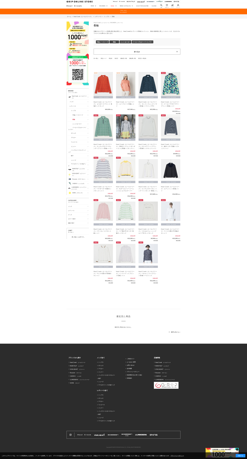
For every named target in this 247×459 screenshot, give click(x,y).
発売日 (116, 58)
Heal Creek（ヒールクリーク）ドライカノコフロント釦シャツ (103, 231)
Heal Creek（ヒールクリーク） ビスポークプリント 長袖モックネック (103, 104)
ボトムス (100, 365)
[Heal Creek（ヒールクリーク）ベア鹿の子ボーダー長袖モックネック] (125, 211)
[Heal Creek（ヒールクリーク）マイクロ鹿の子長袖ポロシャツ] (170, 211)
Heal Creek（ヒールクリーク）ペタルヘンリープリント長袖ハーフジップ (148, 273)
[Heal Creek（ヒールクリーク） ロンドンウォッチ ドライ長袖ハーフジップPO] (148, 84)
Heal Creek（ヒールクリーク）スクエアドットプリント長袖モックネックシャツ (148, 146)
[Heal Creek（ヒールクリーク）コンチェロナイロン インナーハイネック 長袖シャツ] (148, 169)
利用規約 (129, 378)
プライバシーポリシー (133, 371)
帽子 (99, 378)
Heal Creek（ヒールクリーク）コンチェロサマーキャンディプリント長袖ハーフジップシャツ (103, 146)
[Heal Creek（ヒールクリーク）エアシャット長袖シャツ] (170, 169)
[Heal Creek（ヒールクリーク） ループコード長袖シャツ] (125, 84)
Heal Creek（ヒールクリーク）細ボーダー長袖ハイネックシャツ (170, 146)
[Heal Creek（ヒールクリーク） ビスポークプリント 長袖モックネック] (103, 84)
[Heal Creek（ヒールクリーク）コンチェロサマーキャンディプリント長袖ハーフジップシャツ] (103, 126)
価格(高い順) (132, 58)
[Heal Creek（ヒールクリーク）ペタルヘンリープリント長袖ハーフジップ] (148, 254)
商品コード (104, 58)
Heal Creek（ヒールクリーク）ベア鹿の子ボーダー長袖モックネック (125, 231)
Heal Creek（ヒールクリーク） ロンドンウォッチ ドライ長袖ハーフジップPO (148, 104)
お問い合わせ (130, 365)
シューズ (100, 381)
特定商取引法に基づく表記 (134, 375)
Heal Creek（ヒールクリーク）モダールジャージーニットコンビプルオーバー (125, 189)
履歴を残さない (175, 332)
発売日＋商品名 (142, 58)
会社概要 (129, 368)
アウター (100, 368)
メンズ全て (101, 358)
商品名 (110, 58)
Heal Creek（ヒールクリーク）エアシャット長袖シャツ (170, 189)
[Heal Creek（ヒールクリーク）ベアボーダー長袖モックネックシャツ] (103, 169)
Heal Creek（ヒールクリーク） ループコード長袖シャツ (125, 104)
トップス (100, 362)
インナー (100, 372)
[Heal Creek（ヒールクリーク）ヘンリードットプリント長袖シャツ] (125, 254)
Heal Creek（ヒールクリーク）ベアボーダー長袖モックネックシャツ (103, 189)
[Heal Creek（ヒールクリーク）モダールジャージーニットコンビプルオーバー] (125, 169)
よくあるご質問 (131, 362)
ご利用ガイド (130, 358)
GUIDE (154, 6)
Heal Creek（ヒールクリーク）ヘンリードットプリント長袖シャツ (125, 273)
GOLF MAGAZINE (142, 6)
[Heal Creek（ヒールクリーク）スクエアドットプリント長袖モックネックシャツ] (148, 126)
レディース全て (102, 390)
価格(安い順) (123, 58)
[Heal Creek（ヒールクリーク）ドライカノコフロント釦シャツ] (103, 211)
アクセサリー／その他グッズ (106, 385)
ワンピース (101, 404)
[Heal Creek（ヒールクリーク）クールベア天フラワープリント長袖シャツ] (170, 84)
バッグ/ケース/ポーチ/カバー (106, 375)
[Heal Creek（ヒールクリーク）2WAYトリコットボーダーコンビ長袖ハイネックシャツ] (125, 126)
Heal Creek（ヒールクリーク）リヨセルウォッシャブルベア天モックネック (148, 231)
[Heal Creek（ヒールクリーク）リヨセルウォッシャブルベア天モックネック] (148, 211)
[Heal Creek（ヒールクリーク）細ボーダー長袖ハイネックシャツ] (170, 126)
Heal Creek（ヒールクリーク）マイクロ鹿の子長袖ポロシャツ (170, 231)
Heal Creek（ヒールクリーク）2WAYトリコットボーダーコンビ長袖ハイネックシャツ (125, 146)
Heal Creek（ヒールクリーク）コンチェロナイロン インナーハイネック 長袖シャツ (148, 189)
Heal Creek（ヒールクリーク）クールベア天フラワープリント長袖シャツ (170, 104)
